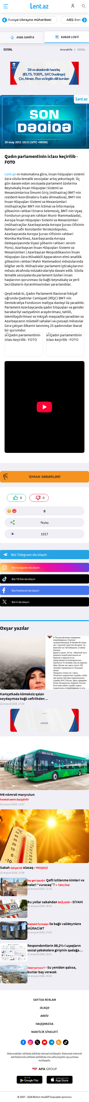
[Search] (84, 6)
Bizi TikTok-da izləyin (23, 579)
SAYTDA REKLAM (44, 1000)
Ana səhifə (66, 49)
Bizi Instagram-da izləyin (26, 567)
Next (84, 20)
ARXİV (44, 1016)
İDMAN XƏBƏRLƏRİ (44, 477)
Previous (4, 20)
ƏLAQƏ (44, 1008)
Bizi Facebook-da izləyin (25, 590)
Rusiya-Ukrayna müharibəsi (29, 20)
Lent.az (10, 174)
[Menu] (5, 6)
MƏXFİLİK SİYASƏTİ (44, 1032)
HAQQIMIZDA (44, 1024)
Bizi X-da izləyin (20, 602)
